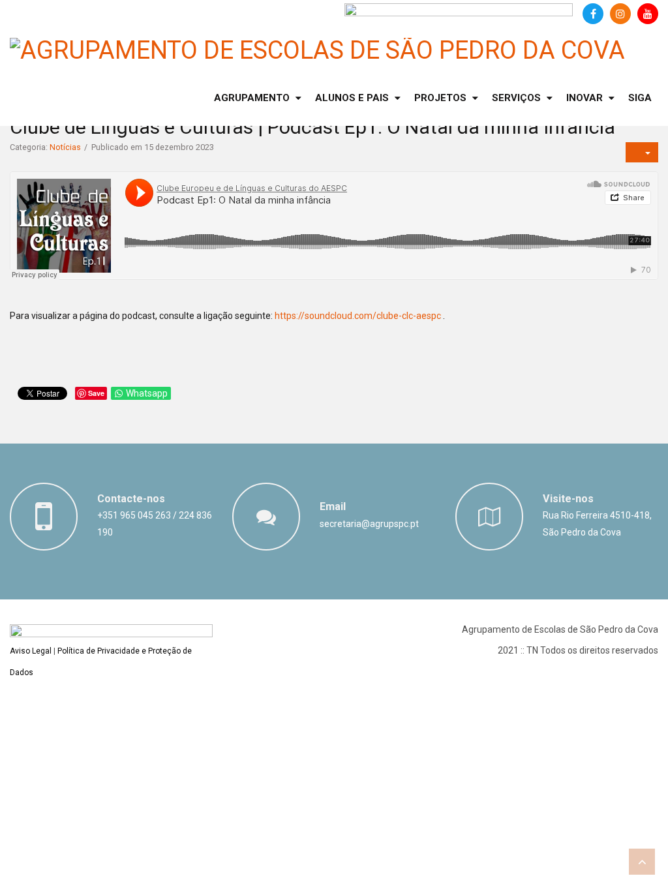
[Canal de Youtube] (647, 13)
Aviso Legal (31, 651)
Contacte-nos (131, 498)
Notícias (65, 147)
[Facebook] (593, 13)
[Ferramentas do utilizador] (642, 152)
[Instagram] (620, 13)
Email (333, 506)
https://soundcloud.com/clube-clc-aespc (358, 315)
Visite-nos (568, 498)
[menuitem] (257, 98)
